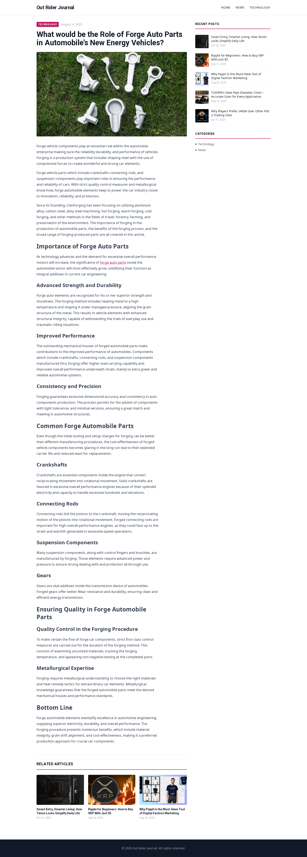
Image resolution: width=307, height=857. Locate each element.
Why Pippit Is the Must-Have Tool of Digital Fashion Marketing (236, 76)
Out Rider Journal (55, 7)
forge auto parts (113, 262)
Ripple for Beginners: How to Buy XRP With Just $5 (237, 57)
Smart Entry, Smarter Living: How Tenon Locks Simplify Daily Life (239, 39)
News (240, 7)
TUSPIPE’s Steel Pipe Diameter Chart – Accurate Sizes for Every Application (237, 94)
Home (226, 7)
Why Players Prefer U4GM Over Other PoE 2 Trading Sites (240, 113)
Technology (260, 7)
